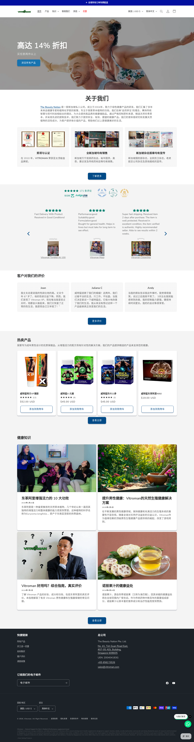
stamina (112, 731)
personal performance (136, 733)
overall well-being (141, 731)
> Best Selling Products (24, 738)
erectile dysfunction (126, 731)
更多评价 (97, 321)
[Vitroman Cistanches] (141, 248)
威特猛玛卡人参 (108, 393)
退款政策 (21, 661)
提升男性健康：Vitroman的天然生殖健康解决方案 (137, 500)
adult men (55, 733)
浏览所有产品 (29, 62)
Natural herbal (169, 733)
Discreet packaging (50, 735)
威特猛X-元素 (67, 393)
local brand (146, 735)
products (31, 733)
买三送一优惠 (23, 646)
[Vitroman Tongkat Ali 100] (53, 248)
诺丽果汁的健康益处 (117, 586)
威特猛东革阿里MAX (151, 393)
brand (67, 729)
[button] (55, 11)
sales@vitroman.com (108, 667)
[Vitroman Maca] (97, 248)
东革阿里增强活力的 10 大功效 (45, 498)
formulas (20, 735)
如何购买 (21, 651)
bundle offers (119, 735)
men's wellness (170, 735)
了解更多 (97, 176)
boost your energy (30, 731)
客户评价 (21, 656)
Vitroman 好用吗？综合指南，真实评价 (52, 586)
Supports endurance (30, 735)
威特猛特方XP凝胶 (29, 393)
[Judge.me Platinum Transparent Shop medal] (113, 193)
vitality (117, 731)
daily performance (52, 731)
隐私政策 (63, 719)
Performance (53, 729)
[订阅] (66, 682)
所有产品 (21, 641)
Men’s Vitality (42, 729)
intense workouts (120, 733)
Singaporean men (79, 735)
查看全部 (97, 420)
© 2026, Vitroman (24, 719)
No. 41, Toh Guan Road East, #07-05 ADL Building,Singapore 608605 (113, 649)
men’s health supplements (87, 731)
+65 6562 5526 (106, 662)
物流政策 (84, 719)
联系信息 (94, 719)
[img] (53, 211)
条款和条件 (74, 719)
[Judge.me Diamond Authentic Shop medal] (102, 193)
